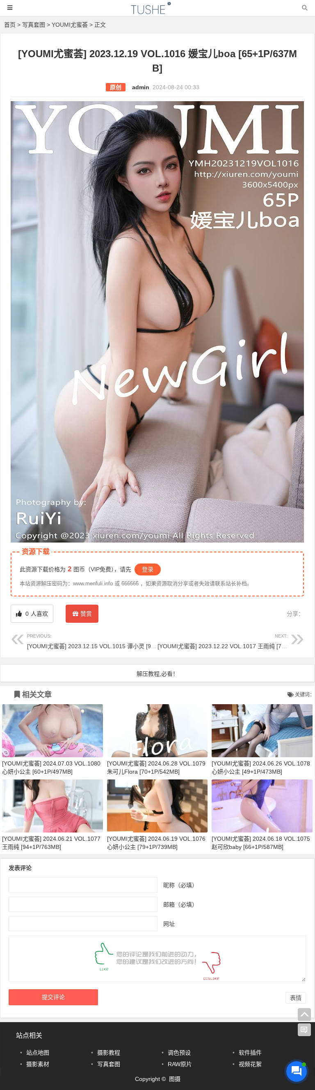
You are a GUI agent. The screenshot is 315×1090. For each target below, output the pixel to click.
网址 (169, 923)
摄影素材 (37, 1064)
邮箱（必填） (180, 904)
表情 (295, 998)
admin (140, 87)
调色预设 (179, 1052)
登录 (147, 569)
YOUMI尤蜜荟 (70, 24)
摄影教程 (108, 1052)
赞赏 (86, 613)
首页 (10, 24)
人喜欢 (36, 613)
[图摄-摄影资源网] (157, 12)
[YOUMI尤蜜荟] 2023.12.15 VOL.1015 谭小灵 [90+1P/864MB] (106, 641)
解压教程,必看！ (157, 673)
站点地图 (37, 1052)
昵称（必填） (180, 884)
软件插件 (250, 1052)
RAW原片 (180, 1064)
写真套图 (33, 24)
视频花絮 (250, 1064)
